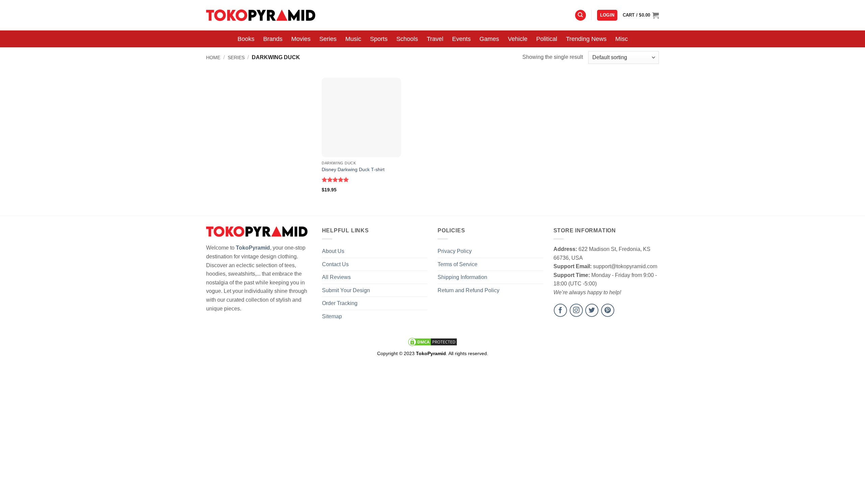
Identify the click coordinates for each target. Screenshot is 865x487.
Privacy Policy (455, 251)
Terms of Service (457, 264)
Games (489, 39)
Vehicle (517, 39)
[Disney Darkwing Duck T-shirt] (361, 117)
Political (546, 39)
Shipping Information (462, 277)
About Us (333, 251)
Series (328, 39)
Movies (301, 39)
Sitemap (332, 316)
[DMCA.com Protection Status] (432, 341)
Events (461, 39)
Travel (435, 39)
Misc (621, 39)
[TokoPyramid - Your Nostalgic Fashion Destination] (260, 15)
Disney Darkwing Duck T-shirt (353, 169)
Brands (272, 39)
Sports (379, 39)
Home (213, 57)
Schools (407, 39)
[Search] (580, 15)
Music (353, 39)
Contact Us (335, 264)
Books (246, 39)
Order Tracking (339, 303)
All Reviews (336, 277)
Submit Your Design (346, 290)
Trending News (586, 39)
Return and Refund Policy (468, 290)
